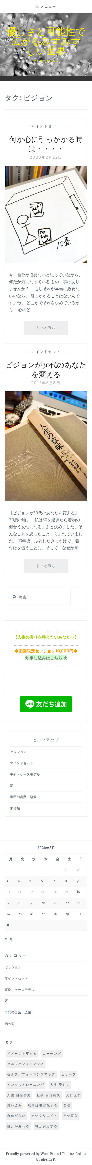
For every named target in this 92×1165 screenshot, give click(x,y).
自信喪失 (70, 1116)
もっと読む (52, 330)
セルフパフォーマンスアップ (31, 1074)
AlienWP (48, 1159)
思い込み (14, 1105)
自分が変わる (18, 1126)
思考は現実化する (42, 1105)
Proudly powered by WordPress (32, 1154)
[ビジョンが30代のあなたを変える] (46, 499)
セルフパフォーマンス (25, 1064)
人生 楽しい (60, 1084)
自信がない (16, 1116)
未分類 (15, 808)
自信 (67, 1105)
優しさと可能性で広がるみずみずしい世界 (46, 40)
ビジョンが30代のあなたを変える (46, 369)
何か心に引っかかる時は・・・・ (46, 143)
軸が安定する (46, 1126)
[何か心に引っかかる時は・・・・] (46, 261)
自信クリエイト (45, 1116)
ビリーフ (68, 1074)
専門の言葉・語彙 (23, 797)
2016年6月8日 (46, 382)
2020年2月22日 (46, 157)
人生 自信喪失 (19, 1095)
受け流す (73, 1095)
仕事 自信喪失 (49, 1095)
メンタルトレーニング (25, 1084)
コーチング (52, 1053)
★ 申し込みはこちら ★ (46, 657)
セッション (18, 752)
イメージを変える (22, 1053)
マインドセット (46, 126)
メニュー (48, 6)
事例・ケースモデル (25, 774)
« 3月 (9, 939)
